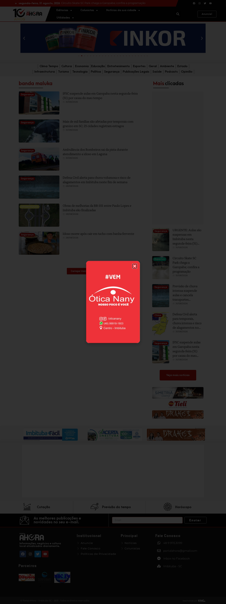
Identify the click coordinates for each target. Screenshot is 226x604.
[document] (113, 302)
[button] (135, 266)
